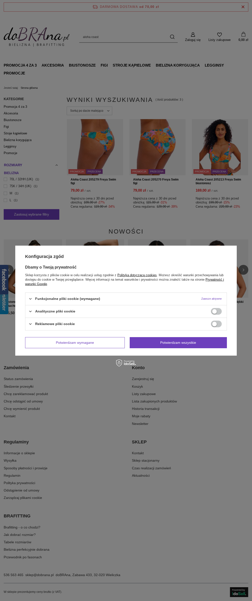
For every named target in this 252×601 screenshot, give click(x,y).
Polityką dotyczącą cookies (137, 275)
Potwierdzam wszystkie (178, 343)
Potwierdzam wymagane (75, 343)
